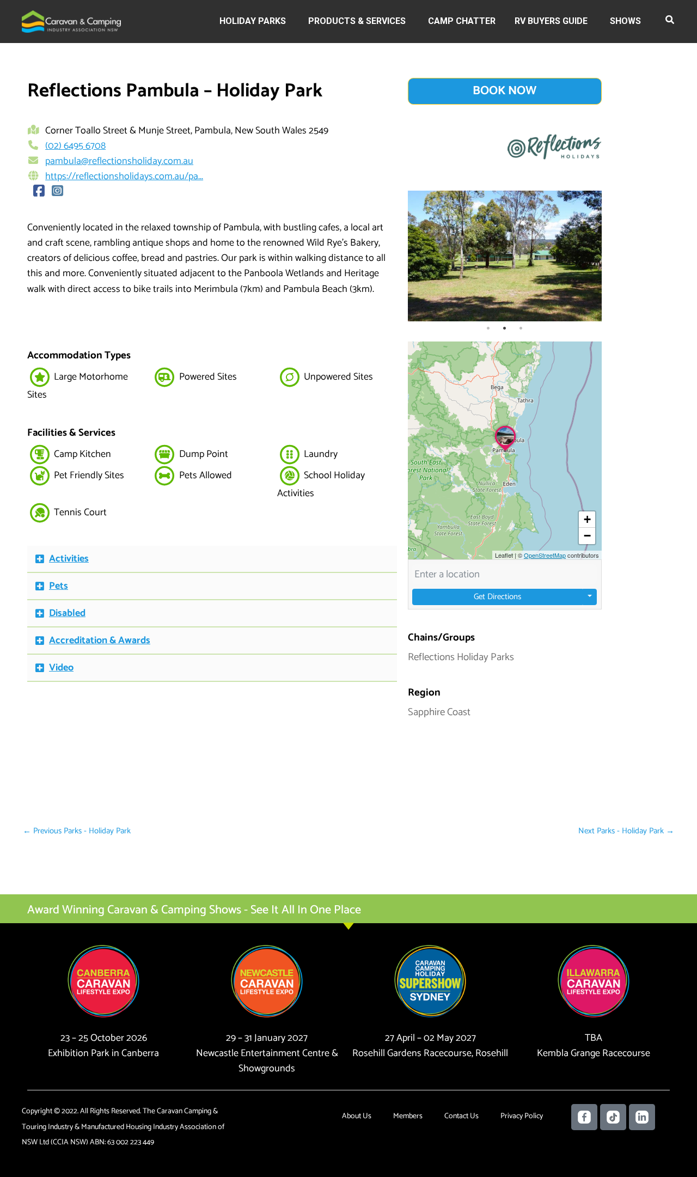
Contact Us (461, 1116)
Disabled (67, 613)
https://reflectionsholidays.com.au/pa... (124, 176)
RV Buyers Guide (551, 21)
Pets (58, 586)
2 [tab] (504, 328)
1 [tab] (488, 328)
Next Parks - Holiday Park (626, 831)
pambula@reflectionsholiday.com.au (119, 161)
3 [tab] (521, 328)
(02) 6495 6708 (75, 146)
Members (408, 1116)
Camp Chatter (462, 21)
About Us (356, 1116)
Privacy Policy (521, 1116)
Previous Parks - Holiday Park (77, 831)
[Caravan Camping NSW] (71, 21)
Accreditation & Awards (99, 640)
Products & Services (357, 21)
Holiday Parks (252, 21)
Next (591, 256)
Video (61, 668)
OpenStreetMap (545, 555)
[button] (670, 22)
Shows (625, 21)
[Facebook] (39, 192)
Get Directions (497, 596)
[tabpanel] (505, 256)
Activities (69, 559)
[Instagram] (58, 192)
